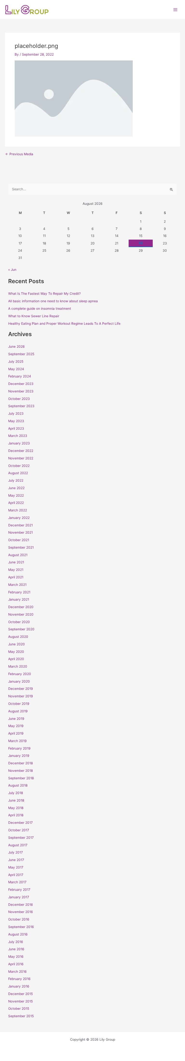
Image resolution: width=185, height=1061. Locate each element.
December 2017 (20, 823)
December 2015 (20, 994)
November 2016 (20, 912)
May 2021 (15, 570)
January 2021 (18, 599)
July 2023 (16, 413)
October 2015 (18, 1008)
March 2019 (17, 741)
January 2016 (18, 986)
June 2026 (16, 346)
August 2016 (18, 934)
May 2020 (16, 652)
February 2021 (19, 592)
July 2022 (15, 480)
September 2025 (21, 354)
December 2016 (20, 904)
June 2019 (16, 719)
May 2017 (15, 867)
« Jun (12, 270)
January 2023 (19, 443)
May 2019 (16, 726)
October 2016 (18, 919)
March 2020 (17, 666)
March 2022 (17, 510)
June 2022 (16, 488)
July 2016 (15, 942)
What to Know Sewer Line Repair (33, 316)
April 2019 (16, 733)
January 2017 (18, 897)
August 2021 (17, 555)
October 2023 (19, 399)
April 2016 (16, 964)
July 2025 (15, 361)
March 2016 (17, 971)
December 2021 (20, 525)
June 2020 (16, 644)
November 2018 (20, 771)
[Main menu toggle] (175, 10)
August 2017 (17, 845)
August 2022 (18, 473)
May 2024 (16, 369)
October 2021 (18, 540)
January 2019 (18, 756)
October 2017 (18, 830)
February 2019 (19, 748)
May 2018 (15, 808)
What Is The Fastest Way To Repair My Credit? (44, 293)
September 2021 (21, 547)
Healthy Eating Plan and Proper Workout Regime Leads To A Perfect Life (64, 323)
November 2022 (20, 458)
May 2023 (16, 421)
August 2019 (18, 711)
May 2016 (16, 956)
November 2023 (20, 391)
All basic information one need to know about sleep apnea (53, 301)
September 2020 (21, 629)
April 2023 (16, 428)
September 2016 (21, 927)
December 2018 (20, 763)
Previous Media (19, 154)
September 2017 (21, 838)
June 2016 (16, 949)
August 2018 (17, 785)
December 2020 (20, 607)
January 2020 (19, 681)
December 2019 (20, 689)
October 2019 (18, 704)
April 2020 (16, 659)
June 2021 (16, 562)
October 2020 (19, 622)
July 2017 (15, 852)
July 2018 (15, 793)
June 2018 (16, 800)
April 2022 (16, 503)
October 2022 (19, 466)
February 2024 (19, 376)
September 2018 (21, 778)
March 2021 (17, 585)
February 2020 (19, 674)
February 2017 (19, 890)
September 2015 (21, 1016)
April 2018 (15, 815)
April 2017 (15, 875)
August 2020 (18, 637)
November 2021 (20, 532)
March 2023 (17, 436)
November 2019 (20, 696)
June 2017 (16, 860)
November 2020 (20, 614)
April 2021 (15, 577)
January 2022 (19, 518)
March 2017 (17, 882)
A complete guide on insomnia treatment (39, 308)
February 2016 (19, 979)
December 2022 (20, 451)
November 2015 (20, 1001)
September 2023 (21, 406)
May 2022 (16, 495)
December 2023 (20, 384)
